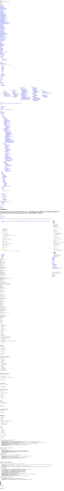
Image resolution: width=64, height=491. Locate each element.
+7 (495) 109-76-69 (2, 74)
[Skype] (6, 209)
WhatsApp (3, 73)
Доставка (3, 256)
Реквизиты (5, 183)
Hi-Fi (6, 167)
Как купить (4, 175)
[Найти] (0, 3)
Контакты (53, 261)
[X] (3, 209)
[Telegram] (7, 209)
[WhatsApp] (5, 209)
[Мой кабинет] (0, 105)
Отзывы (2, 257)
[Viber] (4, 209)
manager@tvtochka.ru (3, 63)
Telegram (3, 65)
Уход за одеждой (7, 152)
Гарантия (53, 259)
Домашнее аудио (7, 164)
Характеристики (3, 254)
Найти (53, 274)
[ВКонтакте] (0, 209)
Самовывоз (53, 258)
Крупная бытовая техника (7, 130)
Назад (4, 116)
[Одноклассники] (1, 209)
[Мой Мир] (2, 209)
